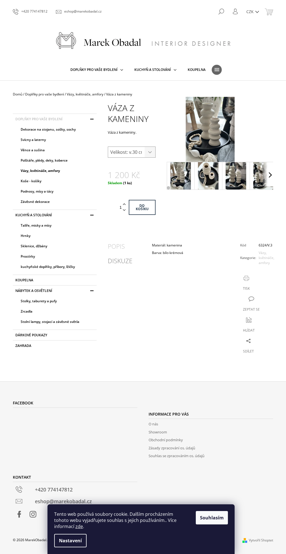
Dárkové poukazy (31, 335)
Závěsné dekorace (35, 201)
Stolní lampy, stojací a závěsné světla (50, 321)
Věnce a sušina (33, 150)
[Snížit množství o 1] (124, 210)
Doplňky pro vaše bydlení (39, 119)
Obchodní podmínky (166, 439)
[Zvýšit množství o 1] (124, 204)
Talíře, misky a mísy (36, 225)
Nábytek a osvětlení (33, 290)
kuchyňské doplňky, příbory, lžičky (48, 266)
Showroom (158, 432)
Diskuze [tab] (120, 260)
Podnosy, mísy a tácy (37, 191)
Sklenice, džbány (34, 246)
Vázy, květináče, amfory (40, 170)
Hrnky (25, 235)
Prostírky (28, 256)
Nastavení (70, 541)
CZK (250, 11)
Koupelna (24, 280)
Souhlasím (212, 518)
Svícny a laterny (33, 139)
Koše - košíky (31, 181)
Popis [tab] (116, 246)
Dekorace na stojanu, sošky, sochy (48, 129)
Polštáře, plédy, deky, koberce (44, 160)
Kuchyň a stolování (33, 215)
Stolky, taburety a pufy (39, 301)
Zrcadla (26, 311)
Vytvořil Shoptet (261, 540)
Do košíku (142, 207)
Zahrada (23, 345)
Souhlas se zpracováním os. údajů (176, 455)
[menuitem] (97, 70)
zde (79, 526)
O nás (153, 423)
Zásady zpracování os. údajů (172, 447)
